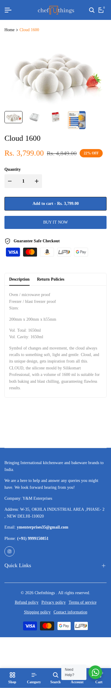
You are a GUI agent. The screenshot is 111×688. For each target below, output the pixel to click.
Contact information (70, 612)
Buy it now (55, 222)
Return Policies (50, 279)
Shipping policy (37, 612)
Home (9, 30)
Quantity (12, 169)
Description (19, 279)
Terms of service (82, 602)
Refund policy (26, 602)
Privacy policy (53, 602)
